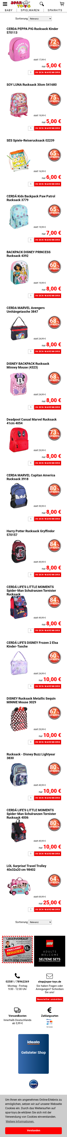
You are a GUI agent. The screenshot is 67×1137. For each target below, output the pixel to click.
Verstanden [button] (33, 1130)
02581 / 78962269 (17, 981)
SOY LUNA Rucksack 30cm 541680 (32, 84)
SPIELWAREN (30, 10)
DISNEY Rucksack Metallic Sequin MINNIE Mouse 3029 (31, 700)
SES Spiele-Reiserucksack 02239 (30, 140)
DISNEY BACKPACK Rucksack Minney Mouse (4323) (28, 365)
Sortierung (21, 18)
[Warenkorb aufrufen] (61, 5)
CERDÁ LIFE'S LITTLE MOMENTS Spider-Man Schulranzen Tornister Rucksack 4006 (31, 813)
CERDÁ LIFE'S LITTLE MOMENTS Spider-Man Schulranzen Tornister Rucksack (31, 590)
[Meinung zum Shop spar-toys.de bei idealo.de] (33, 1072)
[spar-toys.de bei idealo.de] (33, 1087)
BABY (9, 10)
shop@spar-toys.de (49, 981)
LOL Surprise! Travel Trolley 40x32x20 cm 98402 (26, 867)
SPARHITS (55, 10)
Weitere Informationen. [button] (20, 1121)
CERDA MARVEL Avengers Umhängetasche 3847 (26, 309)
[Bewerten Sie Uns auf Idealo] (33, 1077)
